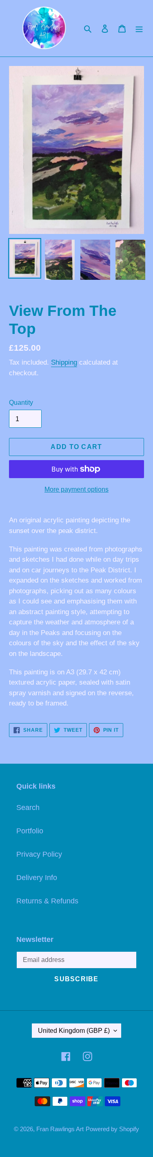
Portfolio (29, 831)
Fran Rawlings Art (60, 1128)
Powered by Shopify (112, 1128)
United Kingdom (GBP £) (74, 1030)
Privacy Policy (39, 854)
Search (28, 807)
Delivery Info (36, 877)
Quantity (21, 402)
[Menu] (139, 28)
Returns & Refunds (47, 901)
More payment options (76, 489)
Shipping (64, 362)
